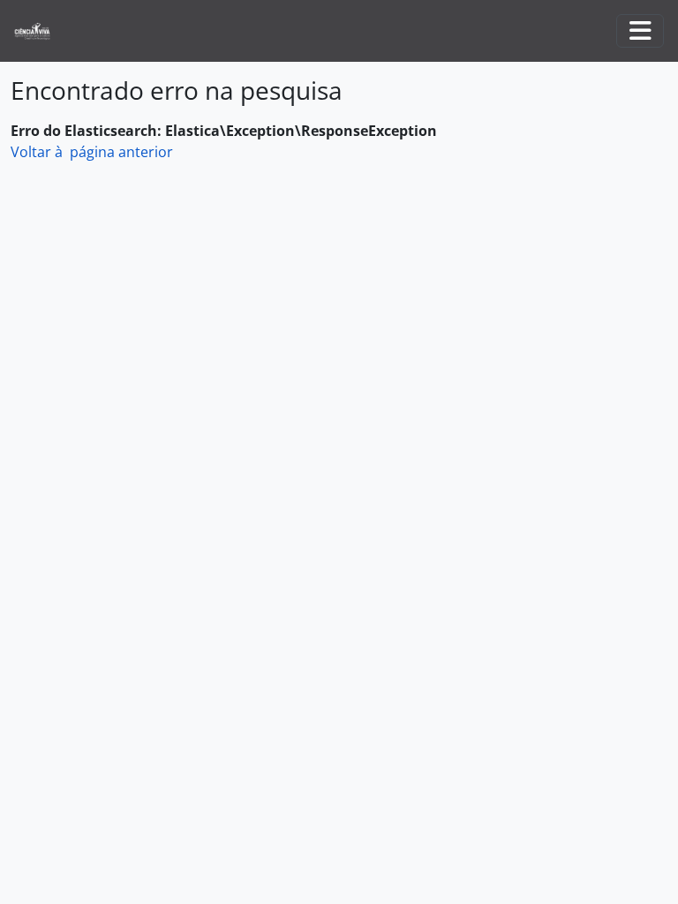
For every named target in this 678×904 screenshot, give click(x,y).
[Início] (39, 31)
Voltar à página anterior (92, 152)
